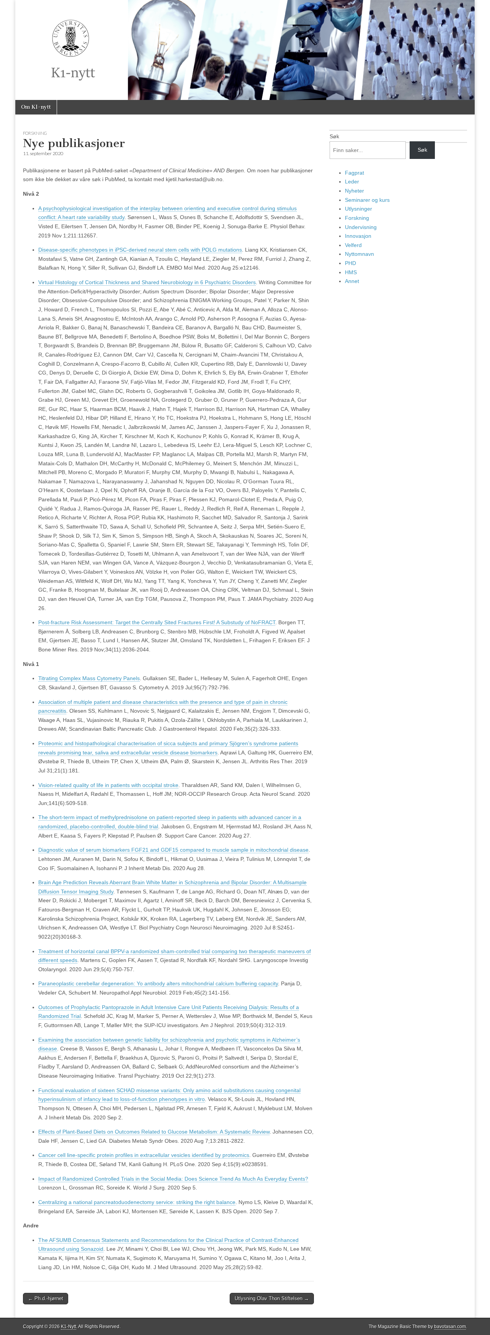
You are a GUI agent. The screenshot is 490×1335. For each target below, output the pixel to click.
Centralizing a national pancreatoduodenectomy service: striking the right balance (136, 1202)
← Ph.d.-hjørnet (45, 1298)
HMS (351, 272)
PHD (350, 263)
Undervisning (361, 227)
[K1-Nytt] (245, 50)
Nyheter (354, 191)
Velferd (353, 245)
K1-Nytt (68, 1326)
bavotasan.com (450, 1326)
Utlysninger (358, 209)
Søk (334, 136)
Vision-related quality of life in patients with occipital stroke (108, 785)
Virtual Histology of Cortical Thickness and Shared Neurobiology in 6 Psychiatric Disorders (147, 282)
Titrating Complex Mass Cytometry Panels (89, 678)
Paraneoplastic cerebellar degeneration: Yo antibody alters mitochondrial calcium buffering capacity (158, 983)
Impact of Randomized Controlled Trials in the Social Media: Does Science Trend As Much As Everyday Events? (173, 1179)
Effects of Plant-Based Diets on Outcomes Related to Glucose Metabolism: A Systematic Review (154, 1132)
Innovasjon (358, 236)
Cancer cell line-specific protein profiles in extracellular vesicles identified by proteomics (143, 1155)
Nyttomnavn (359, 254)
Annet (352, 281)
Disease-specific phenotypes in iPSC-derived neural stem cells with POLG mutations (140, 250)
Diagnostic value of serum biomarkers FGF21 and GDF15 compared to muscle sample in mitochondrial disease (173, 850)
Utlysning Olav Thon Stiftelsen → (272, 1298)
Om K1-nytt (36, 107)
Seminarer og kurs (367, 200)
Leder (352, 181)
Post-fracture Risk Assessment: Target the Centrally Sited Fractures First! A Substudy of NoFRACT (156, 622)
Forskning (35, 133)
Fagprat (354, 173)
